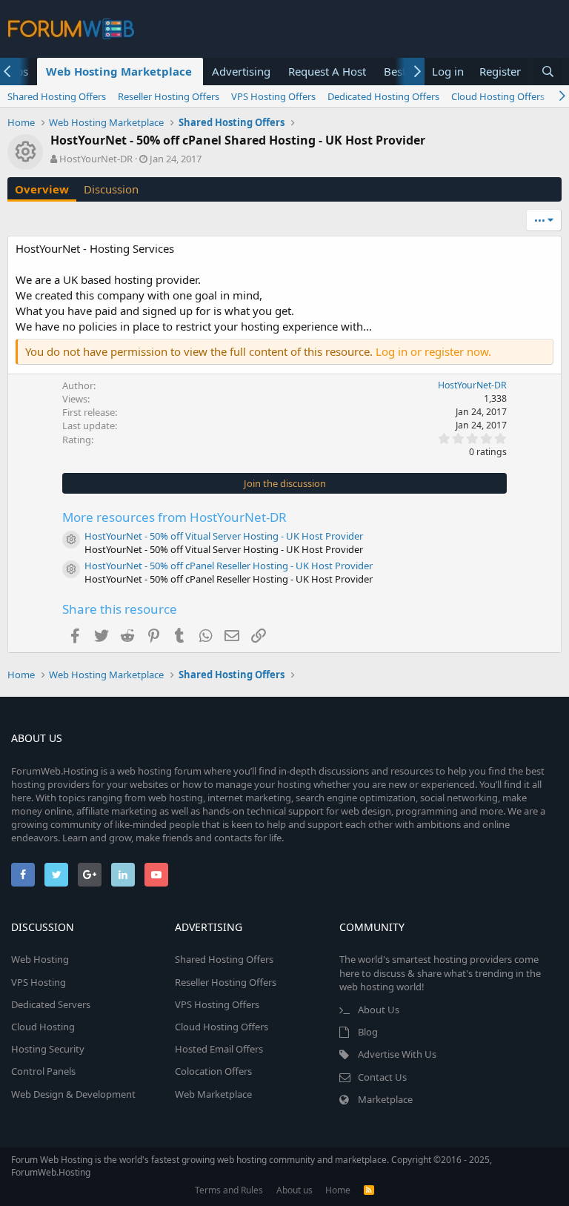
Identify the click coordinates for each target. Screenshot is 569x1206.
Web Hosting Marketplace (119, 71)
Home (337, 1190)
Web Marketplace (213, 1094)
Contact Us (382, 1077)
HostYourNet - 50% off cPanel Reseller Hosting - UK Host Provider (228, 565)
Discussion (111, 189)
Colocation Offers (213, 1071)
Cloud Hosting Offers (498, 96)
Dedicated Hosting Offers (383, 96)
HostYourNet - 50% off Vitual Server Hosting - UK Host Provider (223, 536)
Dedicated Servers (50, 1004)
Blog (368, 1031)
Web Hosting (40, 959)
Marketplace (385, 1099)
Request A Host (327, 71)
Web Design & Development (73, 1094)
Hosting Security (47, 1049)
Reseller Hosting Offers (168, 96)
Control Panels (43, 1071)
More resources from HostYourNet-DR (174, 517)
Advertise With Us (397, 1054)
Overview (42, 189)
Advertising (241, 71)
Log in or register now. (433, 351)
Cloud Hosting (43, 1026)
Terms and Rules (229, 1190)
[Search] (547, 71)
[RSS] (369, 1190)
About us (294, 1190)
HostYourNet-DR (96, 158)
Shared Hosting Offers (56, 96)
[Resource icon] (71, 540)
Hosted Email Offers (219, 1049)
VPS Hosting (38, 982)
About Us (378, 1009)
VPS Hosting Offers (273, 96)
